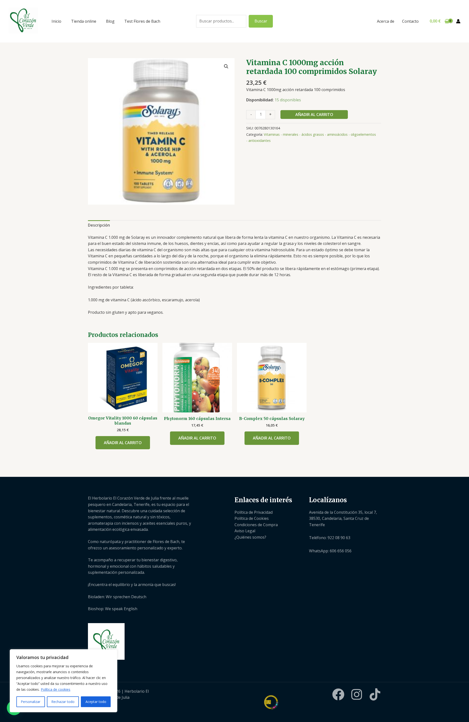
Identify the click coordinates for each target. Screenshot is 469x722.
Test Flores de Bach (142, 21)
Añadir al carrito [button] (123, 442)
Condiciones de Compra (256, 524)
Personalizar (30, 701)
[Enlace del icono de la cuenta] (458, 21)
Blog (110, 21)
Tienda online (83, 21)
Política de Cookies (251, 518)
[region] (63, 680)
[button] (226, 66)
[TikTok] (375, 694)
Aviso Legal (244, 531)
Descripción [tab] (99, 225)
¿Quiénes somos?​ (250, 537)
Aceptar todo (95, 701)
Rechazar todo (63, 701)
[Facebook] (338, 694)
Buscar (261, 21)
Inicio (56, 21)
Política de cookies (55, 689)
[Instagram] (357, 694)
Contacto (410, 21)
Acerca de (385, 21)
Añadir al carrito (314, 114)
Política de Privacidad (253, 512)
